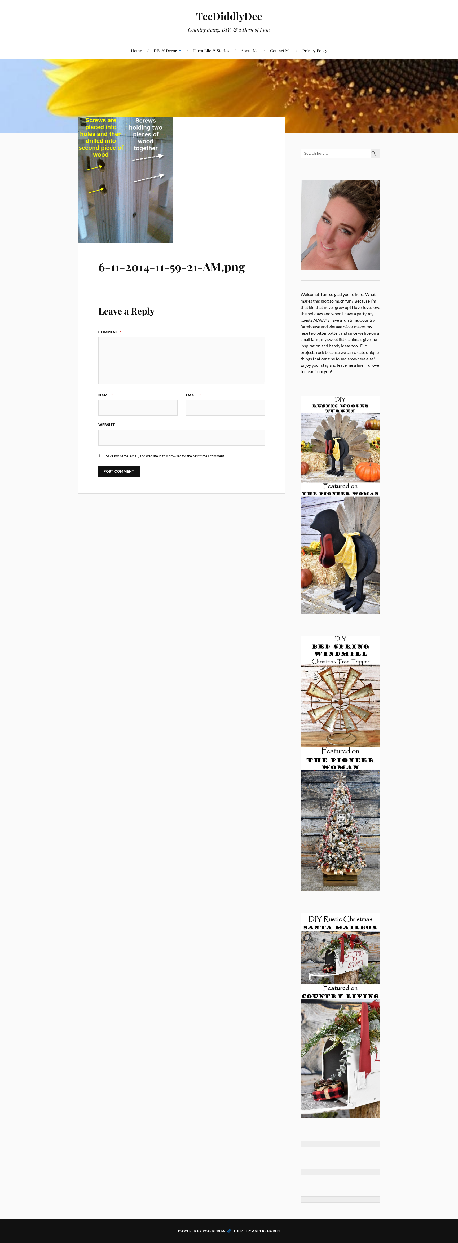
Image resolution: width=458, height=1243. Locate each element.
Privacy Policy (314, 50)
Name (105, 395)
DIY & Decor (165, 50)
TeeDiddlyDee (229, 16)
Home (136, 50)
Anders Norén (266, 1231)
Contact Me (280, 50)
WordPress (214, 1231)
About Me (249, 50)
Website (106, 425)
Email (193, 395)
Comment (109, 332)
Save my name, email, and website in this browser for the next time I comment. (165, 456)
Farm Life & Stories (211, 50)
